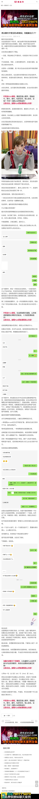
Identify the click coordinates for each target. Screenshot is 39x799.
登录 (6, 791)
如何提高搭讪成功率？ (9, 752)
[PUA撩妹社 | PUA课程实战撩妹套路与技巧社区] (19, 3)
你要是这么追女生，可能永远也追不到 (13, 757)
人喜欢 (7, 715)
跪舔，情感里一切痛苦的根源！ (12, 766)
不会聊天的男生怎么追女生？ (11, 779)
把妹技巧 (6, 5)
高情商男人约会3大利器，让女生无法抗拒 (14, 777)
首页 (2, 5)
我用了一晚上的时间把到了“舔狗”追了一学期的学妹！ (17, 760)
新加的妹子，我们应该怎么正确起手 (13, 782)
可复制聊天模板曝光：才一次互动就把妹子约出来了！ (17, 771)
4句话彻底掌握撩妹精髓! (27, 721)
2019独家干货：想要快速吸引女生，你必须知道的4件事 (18, 754)
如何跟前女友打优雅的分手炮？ (12, 763)
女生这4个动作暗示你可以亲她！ (12, 774)
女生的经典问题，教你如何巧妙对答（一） (17, 721)
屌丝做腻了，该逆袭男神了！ (11, 768)
